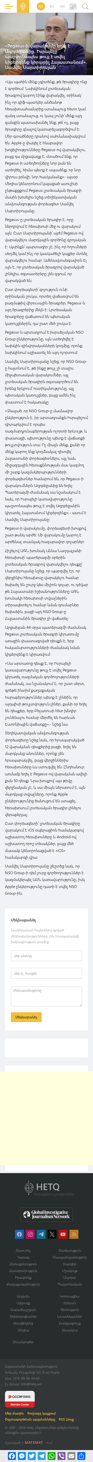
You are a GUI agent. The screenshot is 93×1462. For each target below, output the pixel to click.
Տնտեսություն (70, 1250)
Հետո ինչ (23, 1250)
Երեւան (69, 1302)
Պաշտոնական (70, 1284)
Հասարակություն (23, 1270)
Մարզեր (69, 1263)
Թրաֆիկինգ (23, 1323)
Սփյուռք (23, 1302)
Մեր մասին (14, 1413)
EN (62, 6)
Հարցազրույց (70, 1323)
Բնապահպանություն (70, 1257)
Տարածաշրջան (23, 1309)
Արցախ (23, 1296)
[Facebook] (12, 1456)
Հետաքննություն (23, 1263)
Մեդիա (23, 1330)
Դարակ (23, 1257)
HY (41, 6)
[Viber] (61, 1456)
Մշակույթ (69, 1270)
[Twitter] (32, 1456)
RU (52, 6)
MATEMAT (34, 1442)
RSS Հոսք (66, 1419)
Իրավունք (23, 1277)
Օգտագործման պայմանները (30, 1419)
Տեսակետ (70, 1330)
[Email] (71, 1456)
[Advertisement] (46, 1118)
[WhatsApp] (52, 1456)
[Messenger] (22, 1456)
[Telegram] (42, 1456)
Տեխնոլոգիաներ (23, 1316)
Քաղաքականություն (23, 1284)
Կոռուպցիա (69, 1296)
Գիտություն (70, 1309)
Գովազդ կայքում (41, 1413)
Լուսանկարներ (69, 1316)
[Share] (81, 1456)
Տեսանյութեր (23, 1341)
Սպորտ (69, 1277)
